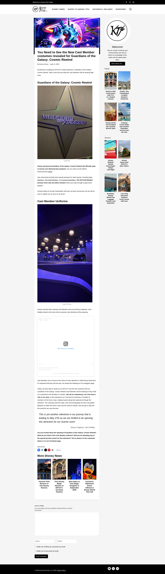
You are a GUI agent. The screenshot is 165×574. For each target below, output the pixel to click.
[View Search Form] (130, 9)
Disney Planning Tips (78, 9)
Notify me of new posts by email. (48, 551)
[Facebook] (126, 2)
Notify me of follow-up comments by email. (51, 547)
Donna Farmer (44, 64)
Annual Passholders (69, 180)
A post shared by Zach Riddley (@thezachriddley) (65, 373)
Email (60, 541)
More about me (116, 64)
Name (38, 541)
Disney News (58, 9)
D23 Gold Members (51, 180)
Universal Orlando (102, 9)
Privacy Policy (61, 570)
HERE (50, 172)
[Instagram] (133, 2)
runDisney (121, 9)
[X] (129, 2)
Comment (38, 510)
